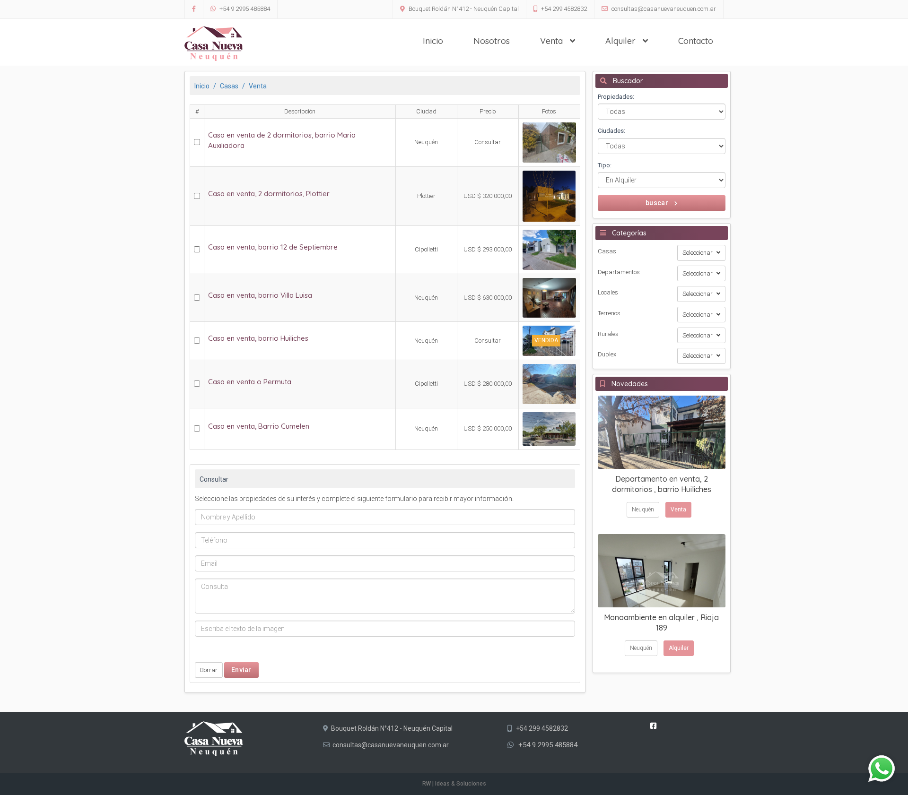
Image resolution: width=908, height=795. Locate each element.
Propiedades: (616, 96)
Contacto (695, 40)
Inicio (433, 40)
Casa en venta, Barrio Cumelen (258, 426)
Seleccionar (698, 252)
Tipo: (604, 165)
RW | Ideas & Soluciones (454, 783)
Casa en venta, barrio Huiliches (258, 338)
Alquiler (621, 40)
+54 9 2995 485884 (244, 8)
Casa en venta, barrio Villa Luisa (260, 295)
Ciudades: (611, 130)
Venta (552, 40)
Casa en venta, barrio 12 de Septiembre (273, 246)
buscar (658, 203)
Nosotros (491, 40)
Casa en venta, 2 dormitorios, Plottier (269, 193)
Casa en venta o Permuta (249, 381)
